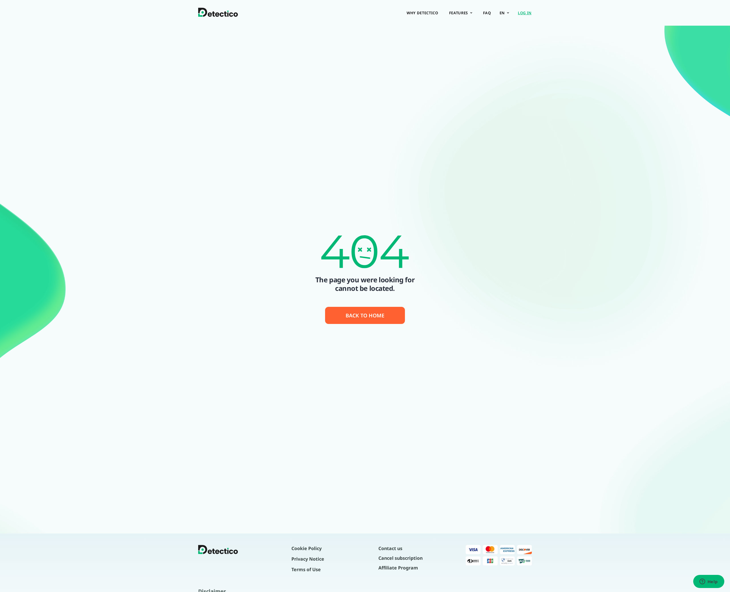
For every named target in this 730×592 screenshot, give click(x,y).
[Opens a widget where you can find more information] (708, 582)
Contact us (390, 548)
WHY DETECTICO (422, 12)
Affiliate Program (398, 568)
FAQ (487, 12)
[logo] (218, 13)
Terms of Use (306, 569)
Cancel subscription (400, 558)
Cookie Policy (306, 548)
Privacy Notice (307, 559)
